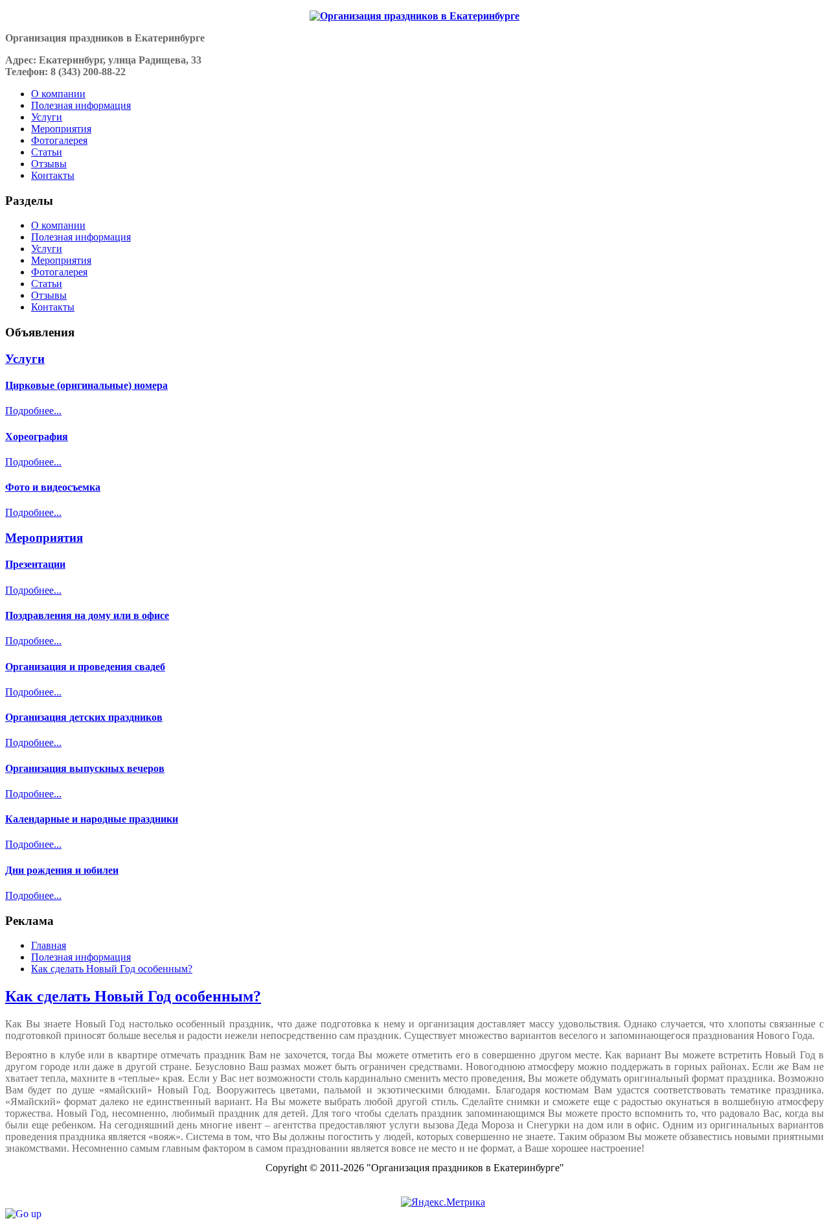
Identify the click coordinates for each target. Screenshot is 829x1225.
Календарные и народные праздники (91, 818)
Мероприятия (61, 260)
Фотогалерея (59, 271)
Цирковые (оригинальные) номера (86, 385)
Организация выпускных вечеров (85, 768)
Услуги (46, 248)
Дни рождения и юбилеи (62, 870)
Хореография (36, 436)
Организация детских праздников (84, 717)
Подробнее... (33, 410)
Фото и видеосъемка (52, 487)
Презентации (35, 564)
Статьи (46, 283)
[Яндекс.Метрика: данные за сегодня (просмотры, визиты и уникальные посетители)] (443, 1202)
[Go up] (23, 1213)
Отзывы (49, 295)
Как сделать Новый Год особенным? (133, 996)
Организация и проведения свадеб (85, 666)
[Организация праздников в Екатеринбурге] (414, 16)
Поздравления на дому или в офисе (87, 615)
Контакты (52, 306)
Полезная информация (81, 236)
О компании (58, 225)
